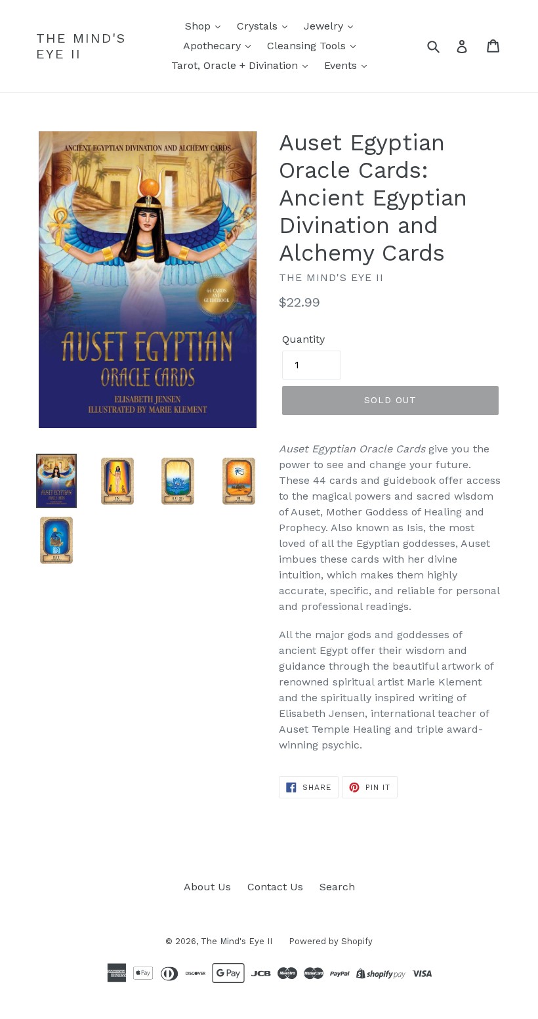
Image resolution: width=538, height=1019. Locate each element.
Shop (199, 26)
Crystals (259, 26)
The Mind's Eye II (81, 46)
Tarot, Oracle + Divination (236, 65)
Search (337, 886)
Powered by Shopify (331, 941)
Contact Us (275, 886)
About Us (207, 886)
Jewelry (325, 26)
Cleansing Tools (308, 45)
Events (342, 65)
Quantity (303, 339)
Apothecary (213, 45)
